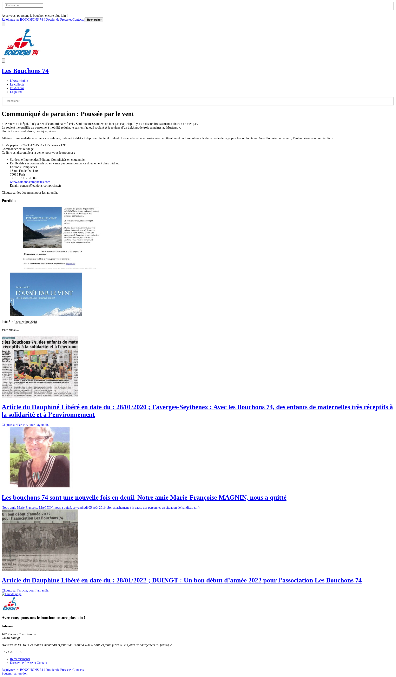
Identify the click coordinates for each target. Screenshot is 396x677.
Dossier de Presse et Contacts (65, 19)
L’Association (19, 80)
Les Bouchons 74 (25, 70)
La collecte (17, 84)
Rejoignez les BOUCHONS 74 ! (23, 19)
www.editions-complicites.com (30, 182)
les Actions (17, 88)
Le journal (16, 92)
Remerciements (20, 659)
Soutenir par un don (14, 673)
